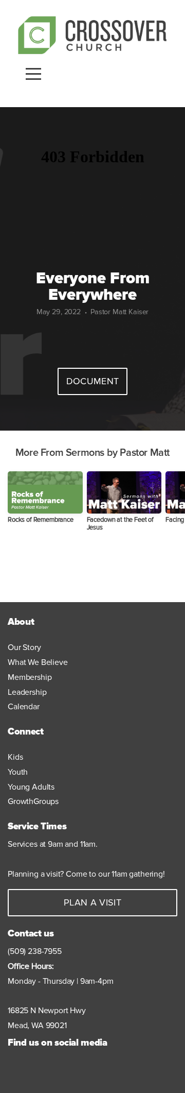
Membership (29, 677)
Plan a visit (92, 902)
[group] (45, 501)
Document (92, 381)
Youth (19, 772)
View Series (92, 568)
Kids (16, 757)
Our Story (24, 647)
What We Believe (38, 662)
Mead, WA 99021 (37, 1025)
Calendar (24, 707)
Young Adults (31, 787)
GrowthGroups (33, 801)
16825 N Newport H (42, 1010)
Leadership (27, 692)
